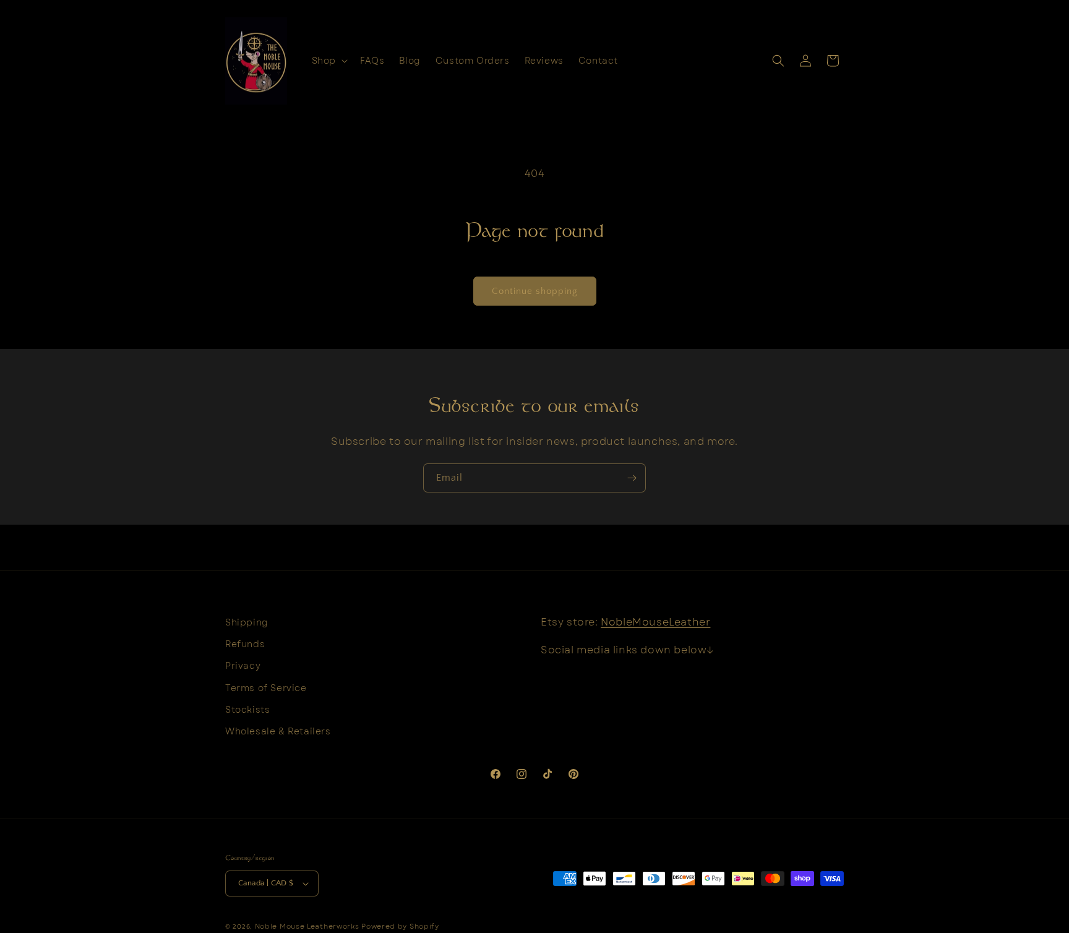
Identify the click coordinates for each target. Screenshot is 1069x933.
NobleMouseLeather (655, 622)
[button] (328, 61)
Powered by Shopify (400, 926)
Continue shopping (535, 291)
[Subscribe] (631, 477)
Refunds (245, 644)
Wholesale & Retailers (278, 731)
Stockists (247, 709)
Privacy (242, 666)
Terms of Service (266, 688)
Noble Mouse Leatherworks (307, 926)
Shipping (246, 622)
